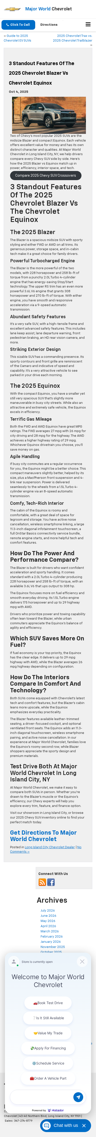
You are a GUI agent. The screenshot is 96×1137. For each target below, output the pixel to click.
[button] (18, 25)
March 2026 (50, 931)
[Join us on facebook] (51, 882)
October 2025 (51, 952)
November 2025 (53, 947)
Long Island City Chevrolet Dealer (50, 847)
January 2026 (51, 941)
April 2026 (48, 926)
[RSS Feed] (42, 882)
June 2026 (48, 916)
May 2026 (48, 921)
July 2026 (48, 910)
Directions (49, 24)
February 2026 (52, 936)
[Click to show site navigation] (88, 25)
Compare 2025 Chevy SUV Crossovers (45, 175)
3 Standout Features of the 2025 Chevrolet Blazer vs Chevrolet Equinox (41, 73)
